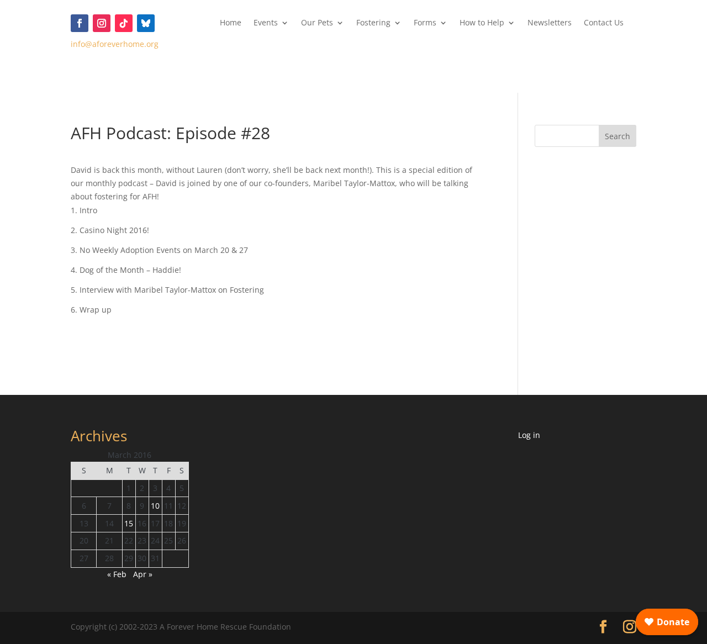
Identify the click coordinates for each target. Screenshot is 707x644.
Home (230, 23)
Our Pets (317, 23)
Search (617, 136)
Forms (425, 23)
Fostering (373, 23)
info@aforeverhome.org (115, 44)
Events (266, 23)
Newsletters (549, 23)
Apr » (142, 574)
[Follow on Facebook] (79, 23)
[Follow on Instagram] (101, 23)
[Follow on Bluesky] (146, 23)
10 (155, 505)
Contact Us (604, 23)
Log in (529, 435)
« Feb (116, 574)
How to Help (482, 23)
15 (128, 523)
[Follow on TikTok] (124, 23)
